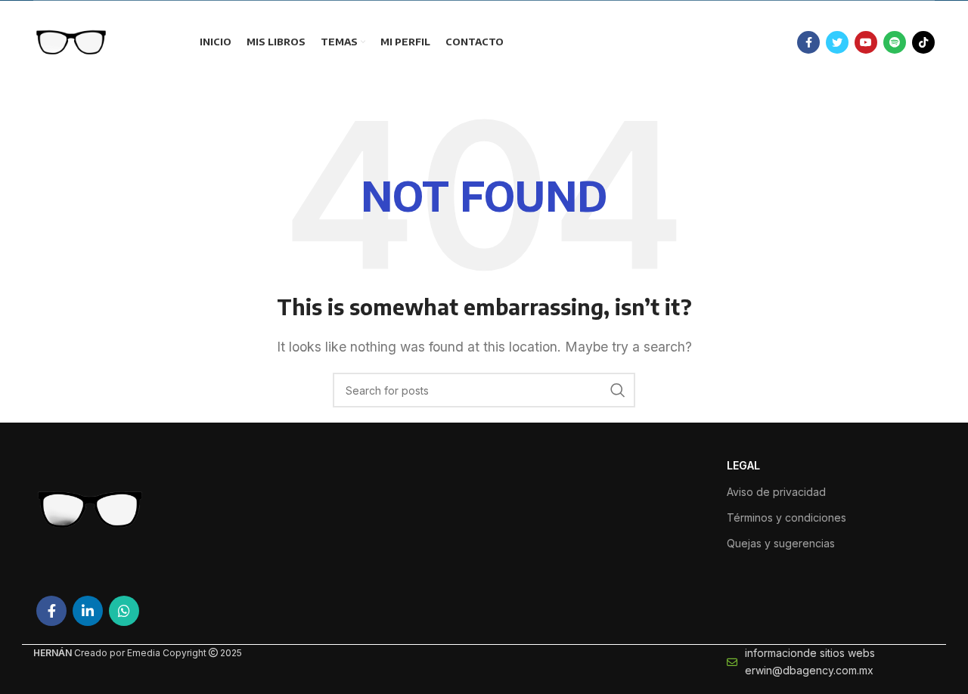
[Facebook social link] (808, 42)
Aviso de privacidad (776, 491)
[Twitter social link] (837, 42)
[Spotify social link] (894, 42)
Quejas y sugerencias (781, 543)
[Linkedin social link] (88, 611)
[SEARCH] (617, 390)
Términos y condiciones (786, 517)
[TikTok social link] (923, 42)
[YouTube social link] (866, 42)
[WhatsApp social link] (124, 611)
